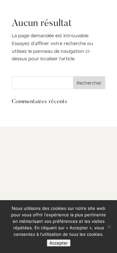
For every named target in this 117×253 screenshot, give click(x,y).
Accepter (58, 243)
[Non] (109, 226)
